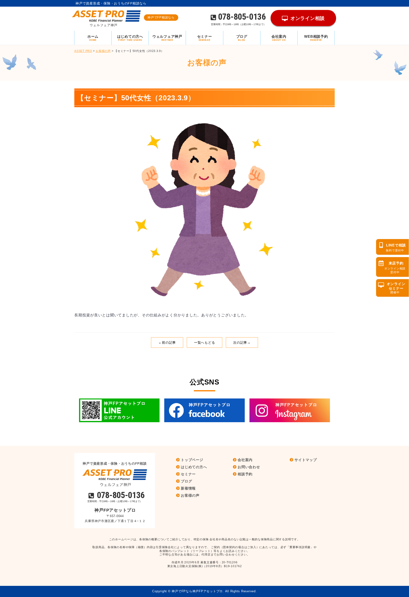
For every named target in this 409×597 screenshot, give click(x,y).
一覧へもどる (204, 342)
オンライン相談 (307, 18)
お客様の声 (190, 495)
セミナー (188, 474)
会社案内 (245, 460)
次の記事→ (242, 342)
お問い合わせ (249, 467)
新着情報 (188, 488)
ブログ (186, 481)
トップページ (192, 460)
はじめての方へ (194, 467)
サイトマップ (305, 460)
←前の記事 (167, 342)
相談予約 (245, 474)
